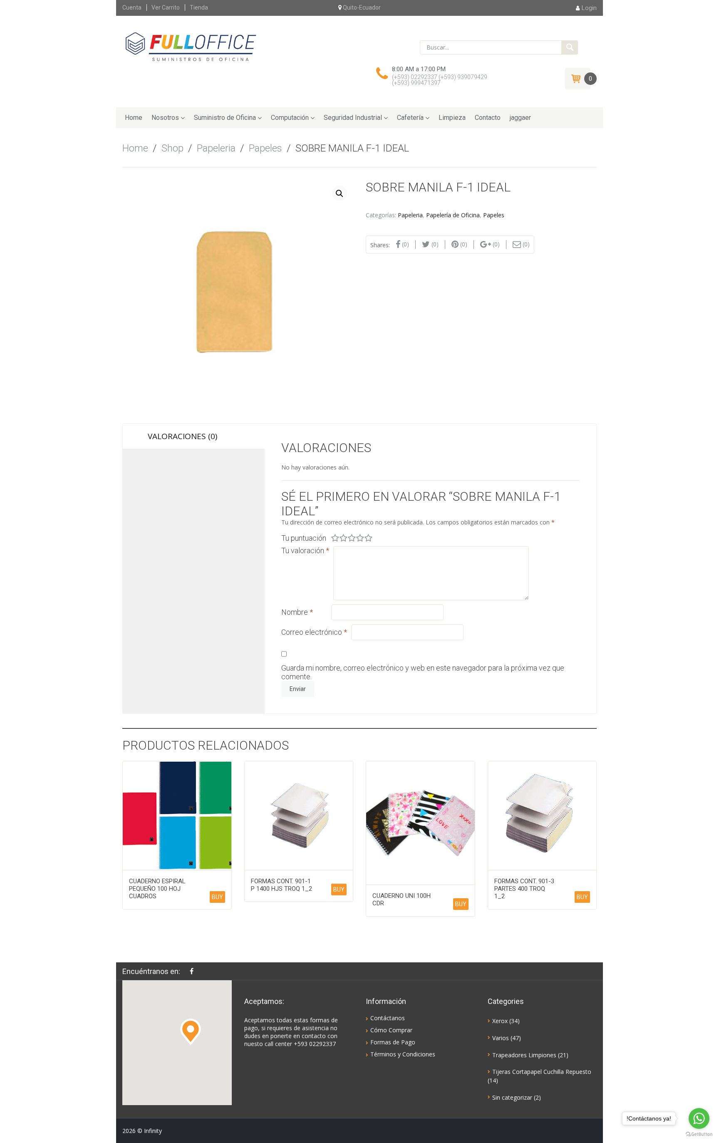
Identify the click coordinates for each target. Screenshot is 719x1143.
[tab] (194, 436)
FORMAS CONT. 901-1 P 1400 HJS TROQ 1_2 (281, 884)
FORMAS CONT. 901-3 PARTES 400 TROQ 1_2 (524, 888)
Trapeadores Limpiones (524, 1055)
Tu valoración (305, 550)
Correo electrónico (314, 632)
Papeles (265, 148)
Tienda (199, 7)
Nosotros (165, 118)
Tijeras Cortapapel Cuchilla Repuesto (541, 1072)
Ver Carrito (165, 7)
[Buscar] (569, 47)
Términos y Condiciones (402, 1054)
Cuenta (131, 7)
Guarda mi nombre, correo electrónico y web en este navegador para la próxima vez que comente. (422, 672)
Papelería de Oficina (453, 215)
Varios (500, 1038)
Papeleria (216, 148)
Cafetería (410, 118)
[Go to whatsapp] (699, 1118)
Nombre (297, 612)
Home (133, 118)
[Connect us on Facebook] (193, 971)
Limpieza (452, 118)
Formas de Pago (392, 1042)
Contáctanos (387, 1018)
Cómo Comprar (391, 1030)
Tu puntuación (303, 538)
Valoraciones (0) (182, 436)
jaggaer (520, 118)
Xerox (500, 1021)
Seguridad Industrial (353, 118)
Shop (172, 148)
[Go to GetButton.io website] (699, 1134)
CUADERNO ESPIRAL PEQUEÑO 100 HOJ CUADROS (157, 888)
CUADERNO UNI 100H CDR (401, 899)
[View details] (177, 815)
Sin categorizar (512, 1097)
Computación (290, 118)
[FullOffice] (190, 46)
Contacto (488, 118)
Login (589, 8)
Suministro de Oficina (225, 118)
